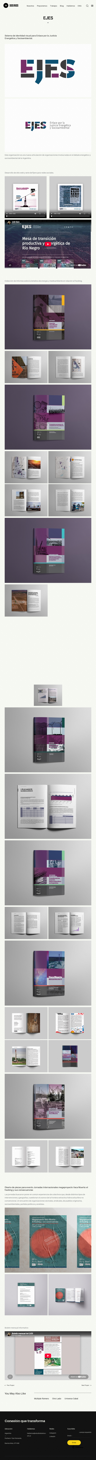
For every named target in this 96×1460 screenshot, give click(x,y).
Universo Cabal (71, 1399)
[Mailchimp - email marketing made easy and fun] (77, 1448)
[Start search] (87, 5)
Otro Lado (56, 1399)
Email (69, 1435)
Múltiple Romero (41, 1399)
